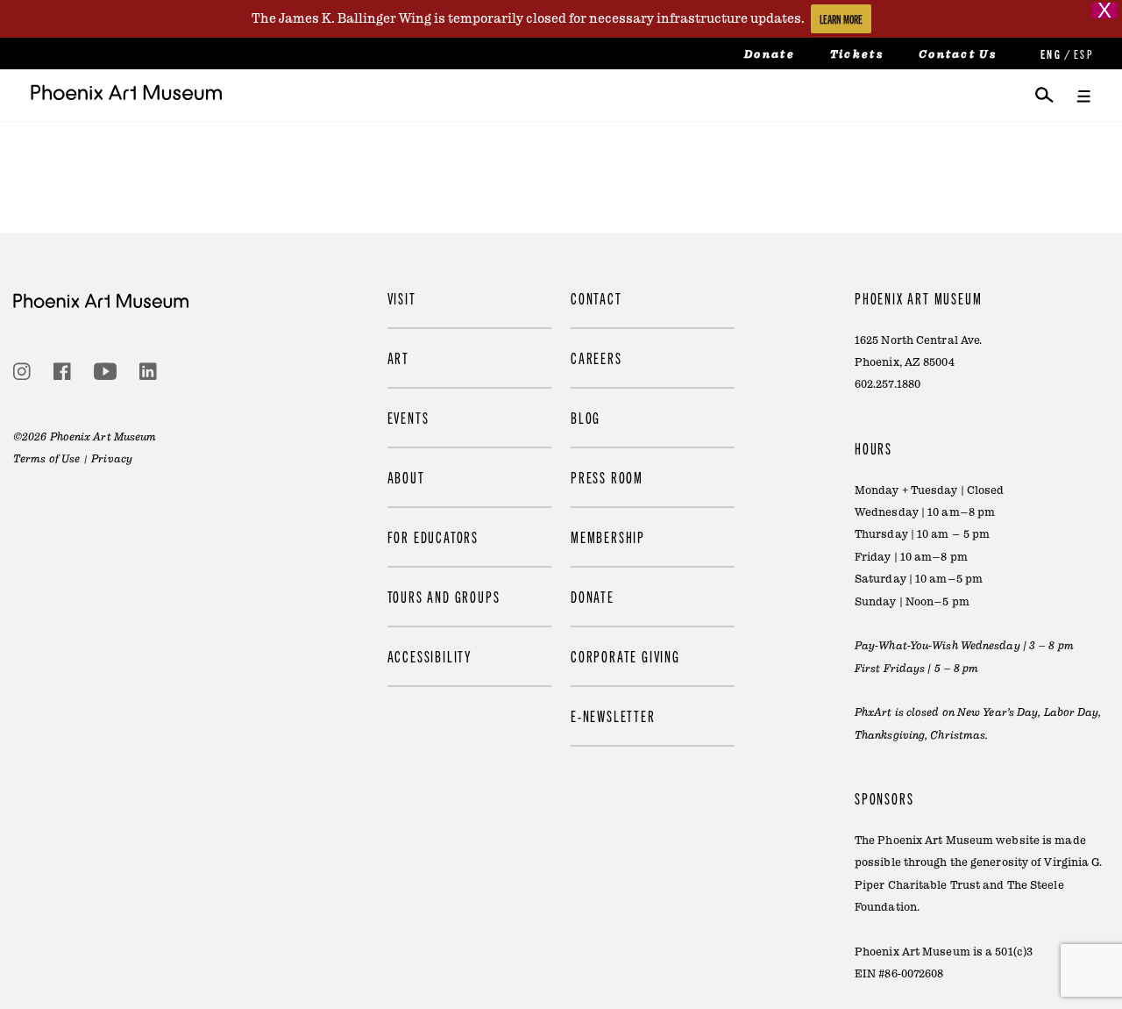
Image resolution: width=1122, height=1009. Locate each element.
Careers (596, 357)
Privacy (111, 459)
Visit (401, 298)
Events (408, 417)
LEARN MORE (841, 18)
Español (1082, 54)
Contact (596, 298)
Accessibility (429, 656)
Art (398, 357)
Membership (608, 536)
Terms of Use (46, 459)
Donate (769, 54)
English (1049, 54)
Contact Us (958, 54)
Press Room (607, 477)
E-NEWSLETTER (613, 715)
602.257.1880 (887, 384)
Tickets (857, 54)
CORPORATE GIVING (625, 656)
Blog (585, 417)
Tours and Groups (444, 596)
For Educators (433, 536)
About (406, 477)
